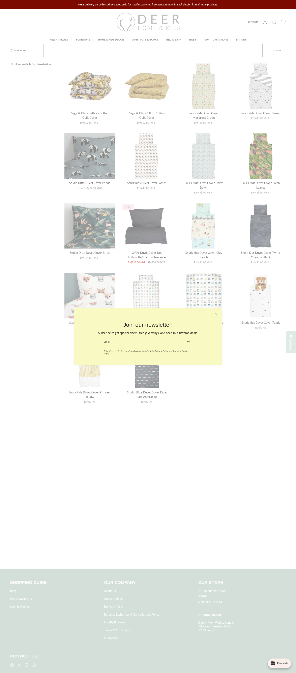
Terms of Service (181, 351)
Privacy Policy (161, 351)
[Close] (216, 314)
